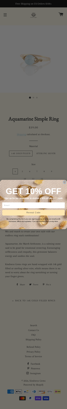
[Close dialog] (64, 182)
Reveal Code (33, 213)
